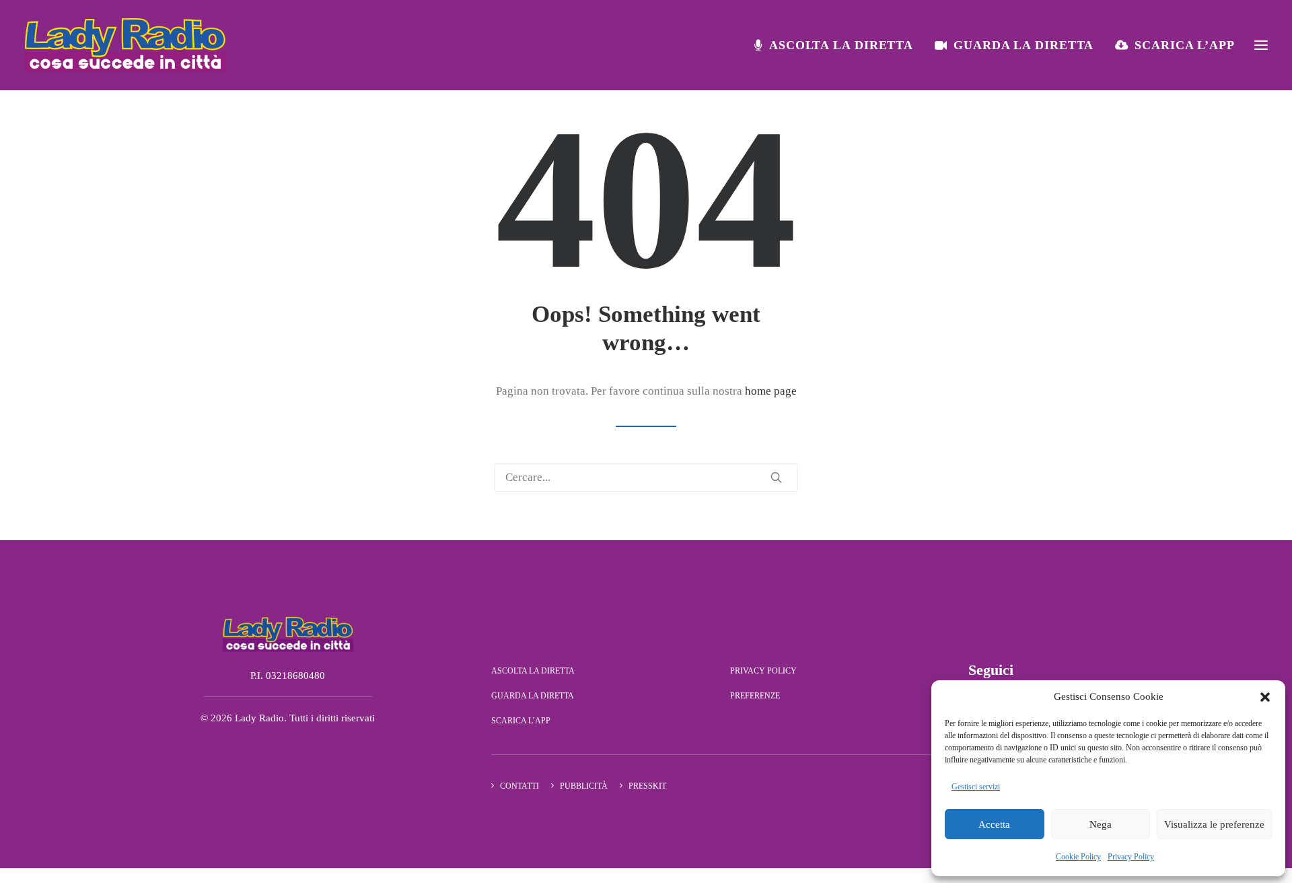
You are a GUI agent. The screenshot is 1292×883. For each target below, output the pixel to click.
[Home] (288, 634)
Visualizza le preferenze (1214, 824)
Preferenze (755, 695)
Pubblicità (584, 786)
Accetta (994, 824)
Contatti (519, 786)
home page (771, 391)
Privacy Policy (1131, 856)
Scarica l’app (1185, 45)
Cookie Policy (1078, 856)
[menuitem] (838, 45)
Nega (1100, 824)
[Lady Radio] (125, 45)
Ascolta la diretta (841, 45)
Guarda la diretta (1023, 45)
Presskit (647, 786)
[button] (1265, 697)
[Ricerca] (646, 477)
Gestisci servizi (976, 786)
